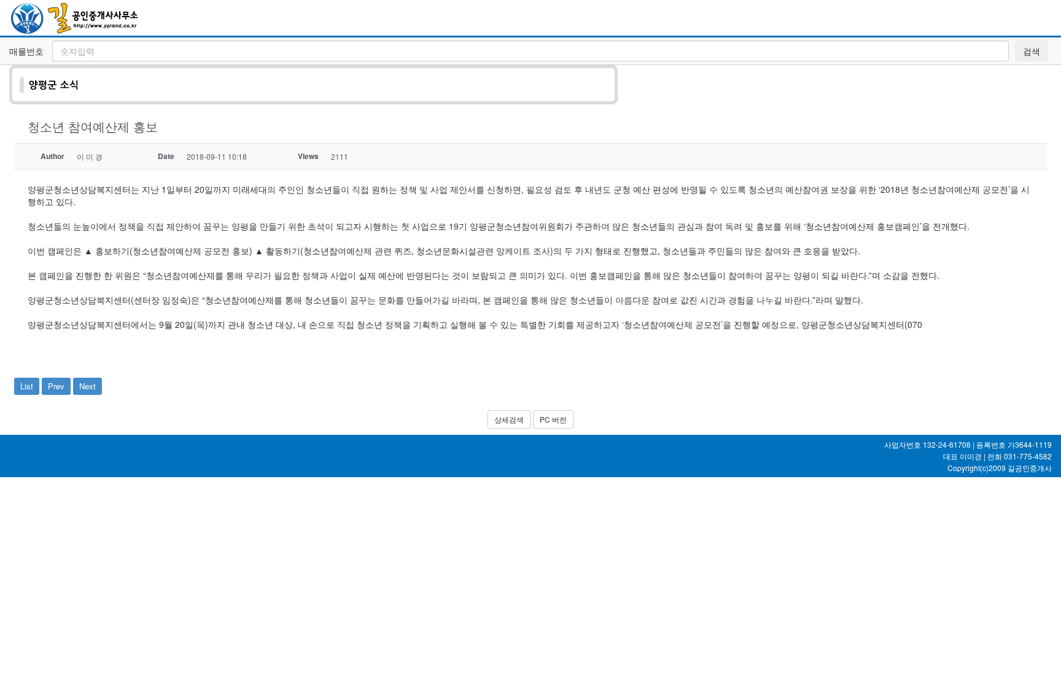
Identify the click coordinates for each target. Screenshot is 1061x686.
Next (87, 386)
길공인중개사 (1030, 467)
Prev (56, 386)
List (26, 386)
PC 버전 (553, 419)
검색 (1031, 51)
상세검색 (509, 419)
